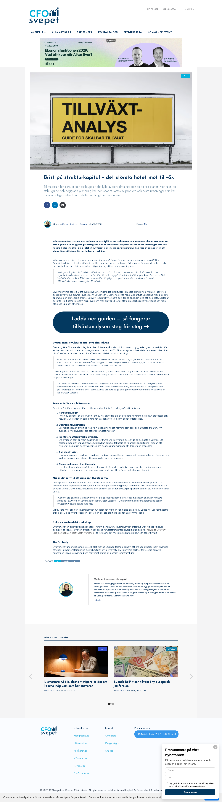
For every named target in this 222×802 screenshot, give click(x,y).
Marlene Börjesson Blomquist (75, 224)
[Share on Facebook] (47, 205)
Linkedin (189, 9)
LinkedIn (97, 600)
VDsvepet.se (80, 758)
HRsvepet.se (80, 743)
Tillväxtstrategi (71, 561)
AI (102, 649)
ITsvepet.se (79, 766)
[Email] (63, 205)
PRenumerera (133, 32)
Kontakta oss (108, 32)
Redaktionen (51, 690)
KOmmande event (160, 32)
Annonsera (169, 9)
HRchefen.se (80, 750)
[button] (31, 676)
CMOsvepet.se (81, 773)
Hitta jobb (152, 9)
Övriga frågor (112, 743)
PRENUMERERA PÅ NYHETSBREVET (156, 734)
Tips (185, 76)
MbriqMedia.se (81, 735)
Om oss (109, 750)
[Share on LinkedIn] (55, 205)
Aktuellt (171, 649)
